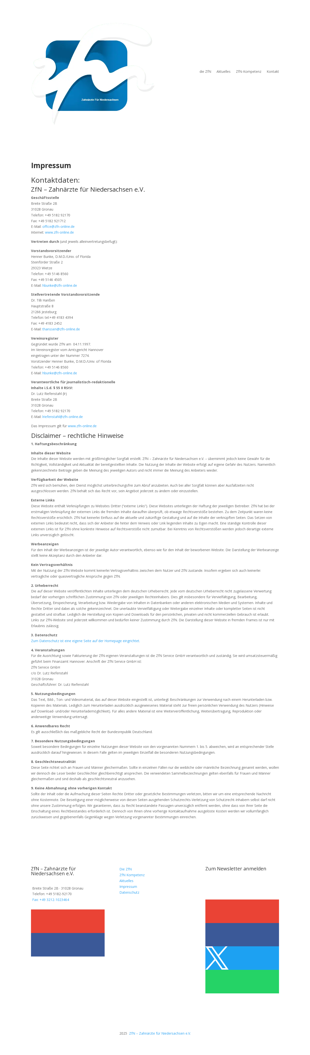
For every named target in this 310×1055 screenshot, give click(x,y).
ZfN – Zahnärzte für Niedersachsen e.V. (160, 1033)
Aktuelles (224, 71)
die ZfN (205, 71)
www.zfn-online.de (59, 232)
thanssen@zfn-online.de (61, 329)
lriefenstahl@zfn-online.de (62, 416)
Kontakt (273, 71)
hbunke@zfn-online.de (59, 285)
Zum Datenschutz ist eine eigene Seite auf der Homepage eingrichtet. (85, 640)
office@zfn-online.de (58, 226)
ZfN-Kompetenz (248, 71)
